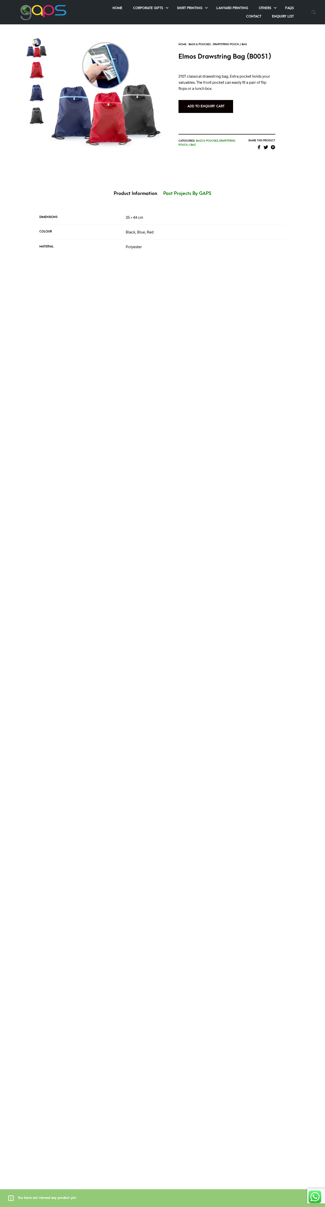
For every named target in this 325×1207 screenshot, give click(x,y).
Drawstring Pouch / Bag (230, 44)
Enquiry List (283, 16)
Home (117, 8)
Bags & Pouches (199, 44)
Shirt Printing (189, 8)
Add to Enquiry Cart (205, 106)
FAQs (289, 8)
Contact (253, 16)
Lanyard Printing (232, 8)
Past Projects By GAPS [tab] (187, 193)
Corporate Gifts (148, 8)
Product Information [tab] (135, 193)
